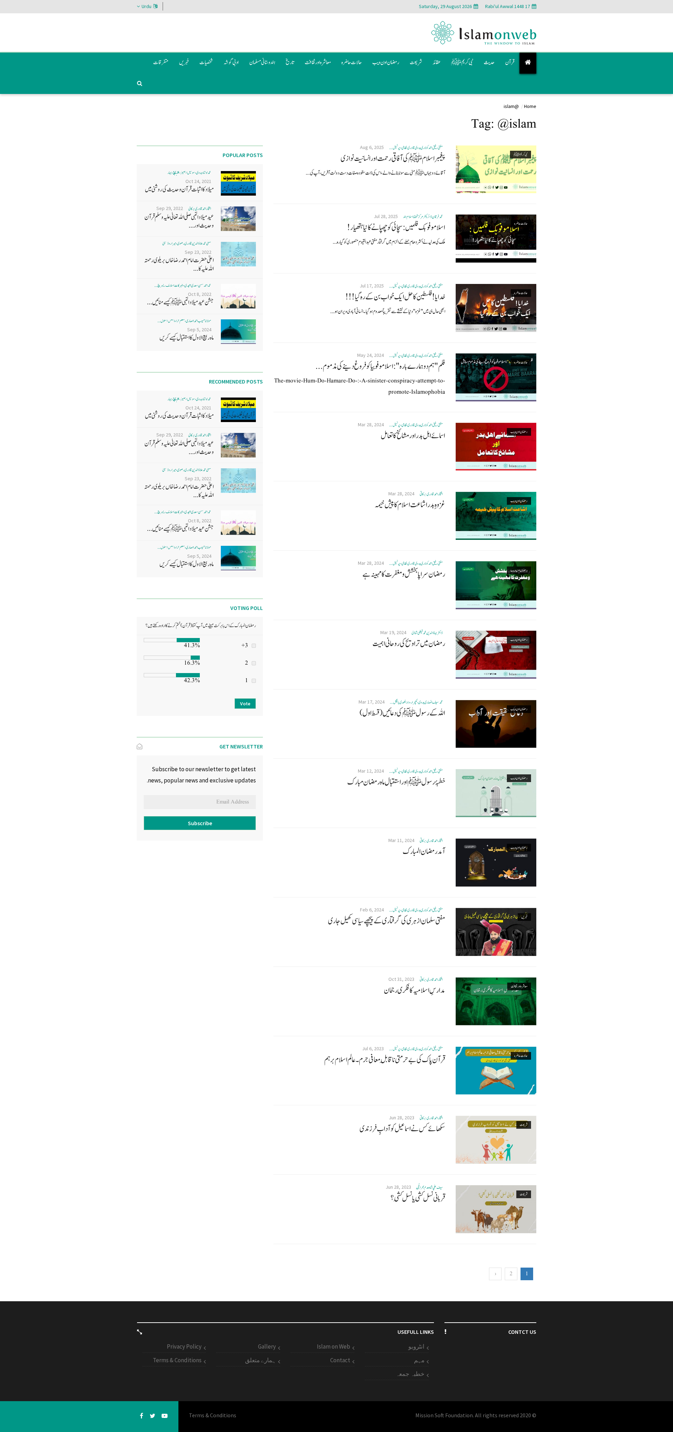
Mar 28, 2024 (371, 424)
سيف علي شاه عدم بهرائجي (429, 1187)
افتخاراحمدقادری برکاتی (431, 494)
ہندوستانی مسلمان (262, 62)
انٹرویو (416, 1346)
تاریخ (290, 62)
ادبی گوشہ (231, 62)
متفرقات (161, 62)
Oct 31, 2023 (401, 979)
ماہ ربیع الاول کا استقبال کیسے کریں (186, 338)
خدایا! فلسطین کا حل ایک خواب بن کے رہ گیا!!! (395, 297)
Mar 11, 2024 (401, 840)
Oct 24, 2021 (198, 181)
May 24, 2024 (370, 355)
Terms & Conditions (177, 1360)
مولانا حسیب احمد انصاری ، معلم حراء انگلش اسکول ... (184, 321)
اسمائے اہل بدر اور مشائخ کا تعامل (413, 435)
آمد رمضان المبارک (424, 851)
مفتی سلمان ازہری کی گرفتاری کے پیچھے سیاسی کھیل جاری (386, 921)
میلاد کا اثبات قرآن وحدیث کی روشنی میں (179, 189)
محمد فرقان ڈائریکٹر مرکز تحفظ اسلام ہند (423, 216)
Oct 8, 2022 (199, 294)
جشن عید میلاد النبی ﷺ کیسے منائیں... (180, 302)
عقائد (437, 62)
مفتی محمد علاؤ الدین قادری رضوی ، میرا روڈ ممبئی (186, 243)
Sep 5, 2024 (199, 329)
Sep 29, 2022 (169, 208)
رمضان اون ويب (385, 62)
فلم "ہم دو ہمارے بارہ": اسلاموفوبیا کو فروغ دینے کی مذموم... (380, 366)
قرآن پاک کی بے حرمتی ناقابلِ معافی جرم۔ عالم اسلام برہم (384, 1059)
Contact (340, 1360)
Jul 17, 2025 (372, 286)
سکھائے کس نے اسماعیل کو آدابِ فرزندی (402, 1128)
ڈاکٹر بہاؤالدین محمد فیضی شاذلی (427, 633)
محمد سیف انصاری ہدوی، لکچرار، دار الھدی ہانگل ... (416, 702)
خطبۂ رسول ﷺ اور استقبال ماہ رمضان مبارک (396, 782)
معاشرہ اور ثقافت (318, 62)
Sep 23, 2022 (198, 252)
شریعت (416, 62)
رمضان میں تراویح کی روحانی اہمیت (409, 643)
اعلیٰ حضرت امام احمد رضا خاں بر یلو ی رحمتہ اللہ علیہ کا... (179, 264)
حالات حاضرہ (351, 62)
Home (530, 106)
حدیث (489, 62)
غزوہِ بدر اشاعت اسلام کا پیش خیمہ (410, 504)
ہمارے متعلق (260, 1360)
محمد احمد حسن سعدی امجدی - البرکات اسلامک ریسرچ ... (182, 285)
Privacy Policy (184, 1346)
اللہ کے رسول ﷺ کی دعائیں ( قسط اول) (402, 713)
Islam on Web (333, 1346)
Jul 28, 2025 (386, 216)
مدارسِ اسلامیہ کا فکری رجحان (414, 990)
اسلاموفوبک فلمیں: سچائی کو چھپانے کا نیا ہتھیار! (396, 227)
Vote (245, 703)
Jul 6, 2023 (373, 1048)
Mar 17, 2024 (372, 702)
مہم (419, 1360)
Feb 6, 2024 (372, 910)
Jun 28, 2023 (401, 1117)
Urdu (146, 6)
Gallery (267, 1346)
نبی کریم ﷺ (462, 62)
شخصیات (206, 62)
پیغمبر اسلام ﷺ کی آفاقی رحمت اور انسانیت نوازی (393, 158)
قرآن (509, 62)
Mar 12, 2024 (371, 771)
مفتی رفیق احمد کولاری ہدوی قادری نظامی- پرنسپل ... (415, 147)
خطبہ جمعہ (410, 1374)
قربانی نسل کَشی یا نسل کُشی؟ (417, 1198)
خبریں (184, 62)
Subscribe (200, 823)
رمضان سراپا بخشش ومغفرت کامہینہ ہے (403, 574)
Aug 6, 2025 (372, 147)
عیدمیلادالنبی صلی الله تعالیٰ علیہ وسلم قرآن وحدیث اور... (179, 221)
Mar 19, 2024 (393, 632)
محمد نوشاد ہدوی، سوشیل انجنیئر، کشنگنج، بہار (189, 172)
